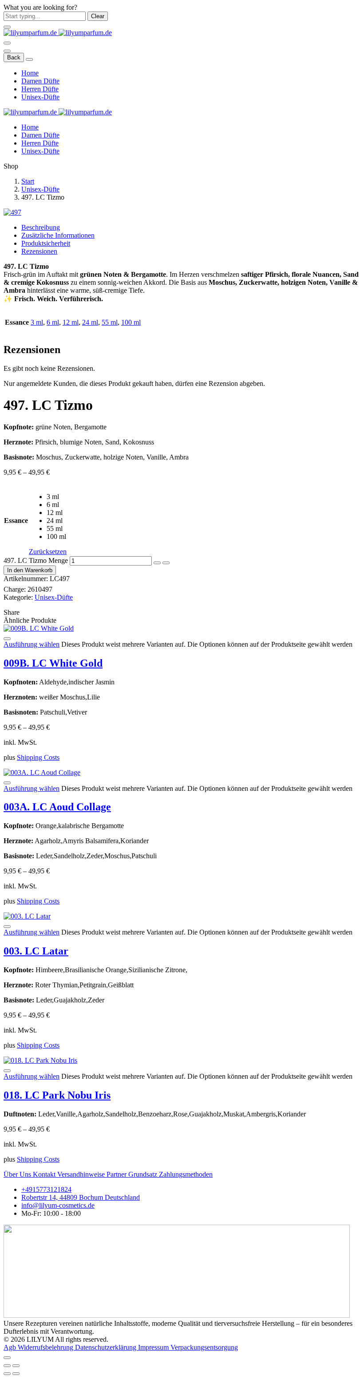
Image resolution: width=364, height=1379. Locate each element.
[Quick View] (7, 638)
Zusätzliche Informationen (58, 235)
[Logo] (58, 32)
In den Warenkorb (29, 570)
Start (27, 181)
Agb (11, 1347)
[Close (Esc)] (7, 1365)
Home (30, 73)
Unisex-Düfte (40, 97)
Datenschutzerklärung (106, 1347)
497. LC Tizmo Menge (36, 560)
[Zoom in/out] (16, 1365)
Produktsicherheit (45, 243)
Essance (16, 520)
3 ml (37, 322)
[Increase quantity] (166, 563)
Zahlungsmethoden (186, 1174)
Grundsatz (143, 1174)
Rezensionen (39, 251)
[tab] (190, 228)
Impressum (154, 1347)
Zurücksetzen (48, 551)
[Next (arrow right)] (16, 1373)
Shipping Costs (38, 757)
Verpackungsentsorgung (204, 1347)
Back (13, 57)
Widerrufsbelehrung (46, 1347)
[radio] (57, 497)
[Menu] (7, 43)
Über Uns (18, 1174)
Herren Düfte (40, 89)
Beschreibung (40, 227)
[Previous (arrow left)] (7, 1373)
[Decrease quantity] (157, 563)
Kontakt (45, 1174)
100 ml (131, 322)
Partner (117, 1174)
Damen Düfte (40, 81)
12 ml (71, 322)
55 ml (110, 322)
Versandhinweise (82, 1174)
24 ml (90, 322)
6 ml (53, 322)
